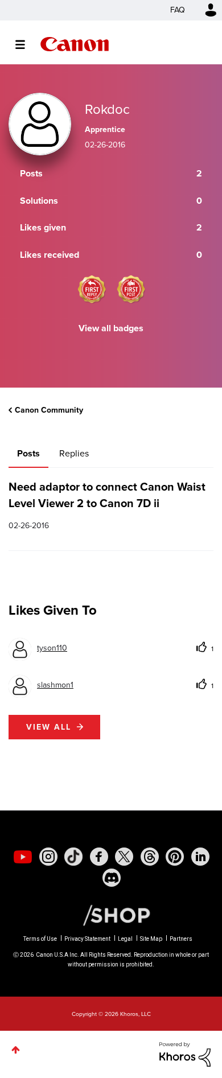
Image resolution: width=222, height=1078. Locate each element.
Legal (125, 939)
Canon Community (74, 44)
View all (48, 727)
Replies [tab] (74, 453)
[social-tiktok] (73, 856)
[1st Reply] (91, 289)
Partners (181, 939)
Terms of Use (40, 939)
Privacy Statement (87, 939)
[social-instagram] (48, 856)
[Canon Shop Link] (111, 915)
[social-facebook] (99, 856)
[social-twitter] (124, 856)
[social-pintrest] (175, 856)
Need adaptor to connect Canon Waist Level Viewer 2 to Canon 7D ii (107, 494)
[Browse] (25, 44)
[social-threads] (150, 856)
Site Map (151, 939)
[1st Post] (131, 289)
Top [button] (15, 1050)
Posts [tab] (28, 453)
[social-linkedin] (200, 856)
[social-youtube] (23, 856)
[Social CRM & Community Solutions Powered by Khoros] (185, 1053)
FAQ (177, 10)
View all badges (111, 328)
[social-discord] (111, 878)
